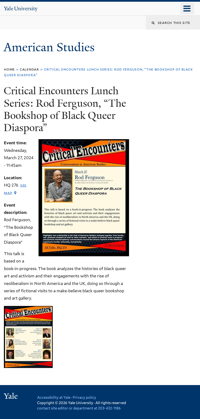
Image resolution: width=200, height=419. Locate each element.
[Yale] (11, 396)
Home (9, 69)
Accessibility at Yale (53, 397)
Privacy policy (84, 397)
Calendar (29, 69)
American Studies (51, 47)
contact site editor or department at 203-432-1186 (79, 408)
